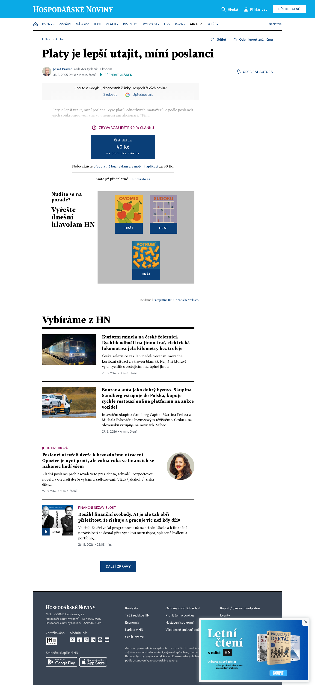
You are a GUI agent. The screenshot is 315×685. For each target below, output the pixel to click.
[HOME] (35, 24)
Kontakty (131, 608)
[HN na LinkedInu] (93, 639)
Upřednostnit (143, 94)
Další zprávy (118, 566)
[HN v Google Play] (61, 662)
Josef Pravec (62, 69)
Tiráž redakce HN (137, 615)
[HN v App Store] (93, 662)
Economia (132, 622)
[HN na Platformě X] (72, 639)
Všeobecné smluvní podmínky (187, 629)
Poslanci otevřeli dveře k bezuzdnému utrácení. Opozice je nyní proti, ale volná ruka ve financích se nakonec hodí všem (98, 461)
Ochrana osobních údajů (183, 608)
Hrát (129, 228)
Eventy (225, 615)
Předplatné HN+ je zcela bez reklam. (176, 300)
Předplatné (289, 9)
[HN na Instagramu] (86, 639)
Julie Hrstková (55, 448)
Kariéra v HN (134, 629)
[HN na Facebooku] (79, 639)
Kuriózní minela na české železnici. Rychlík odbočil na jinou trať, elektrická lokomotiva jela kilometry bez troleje (146, 343)
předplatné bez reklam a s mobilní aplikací (126, 166)
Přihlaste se (141, 179)
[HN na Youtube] (107, 639)
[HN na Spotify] (100, 639)
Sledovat (110, 94)
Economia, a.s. (75, 614)
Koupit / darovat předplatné (240, 608)
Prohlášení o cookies (180, 615)
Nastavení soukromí (179, 622)
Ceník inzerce (134, 637)
